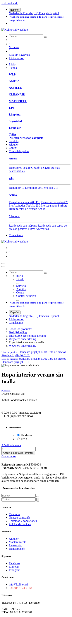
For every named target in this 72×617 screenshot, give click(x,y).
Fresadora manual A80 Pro (24, 202)
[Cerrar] (2, 266)
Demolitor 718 (49, 187)
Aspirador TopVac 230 (26, 205)
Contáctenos (8, 456)
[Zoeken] (37, 499)
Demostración (17, 548)
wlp (11, 178)
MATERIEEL (18, 101)
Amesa (13, 158)
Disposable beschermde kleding (27, 335)
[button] (33, 352)
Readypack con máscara (23, 225)
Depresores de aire (19, 167)
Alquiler (13, 538)
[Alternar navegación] (2, 263)
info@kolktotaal (18, 584)
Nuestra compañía (19, 517)
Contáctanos (16, 235)
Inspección (15, 545)
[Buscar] (45, 37)
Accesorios (42, 228)
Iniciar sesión (16, 58)
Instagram (14, 570)
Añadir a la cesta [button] (11, 445)
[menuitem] (16, 13)
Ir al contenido (9, 3)
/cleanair (14, 216)
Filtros (31, 228)
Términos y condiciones (23, 520)
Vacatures (14, 514)
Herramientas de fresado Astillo (27, 208)
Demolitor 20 (33, 187)
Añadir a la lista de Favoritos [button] (18, 452)
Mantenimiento (17, 542)
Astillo (13, 195)
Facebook (14, 563)
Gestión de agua (40, 167)
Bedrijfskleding (18, 332)
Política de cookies (20, 524)
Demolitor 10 (16, 187)
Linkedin (14, 566)
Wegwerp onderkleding (22, 339)
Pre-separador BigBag (54, 205)
